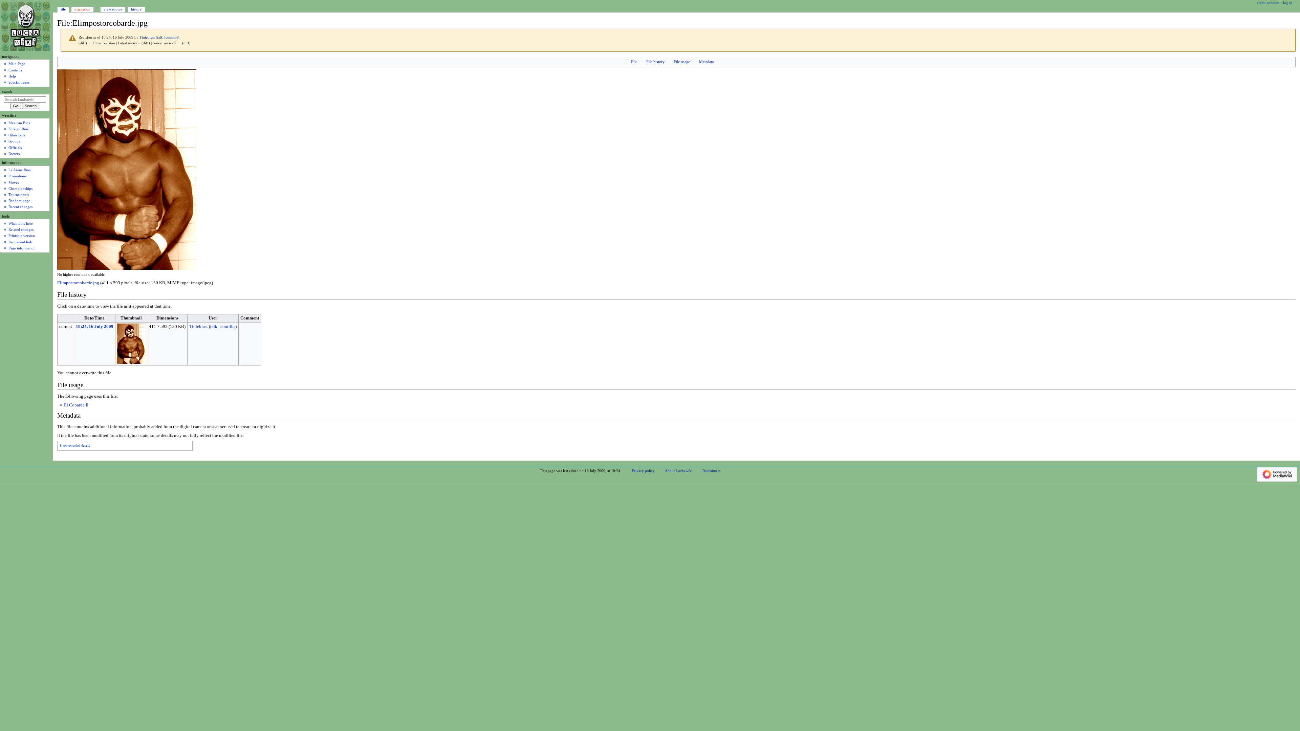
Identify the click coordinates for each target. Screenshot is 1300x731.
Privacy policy (643, 471)
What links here (20, 223)
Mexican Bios (19, 123)
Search (7, 91)
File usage (682, 62)
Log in (1287, 3)
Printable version (21, 236)
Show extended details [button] (75, 445)
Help (12, 76)
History (136, 9)
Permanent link (20, 242)
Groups (14, 141)
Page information (22, 248)
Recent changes (20, 207)
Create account (1268, 3)
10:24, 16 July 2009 (94, 326)
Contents (15, 70)
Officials (15, 148)
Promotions (17, 176)
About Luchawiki (678, 471)
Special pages (18, 82)
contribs (172, 37)
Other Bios (16, 135)
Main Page (16, 64)
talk (160, 37)
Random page (19, 201)
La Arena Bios (19, 170)
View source (113, 9)
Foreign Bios (18, 129)
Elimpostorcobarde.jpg (78, 283)
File (634, 62)
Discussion (82, 9)
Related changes (21, 229)
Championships (20, 188)
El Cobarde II (76, 405)
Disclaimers (711, 471)
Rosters (14, 154)
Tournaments (18, 195)
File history (655, 62)
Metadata (706, 62)
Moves (13, 182)
